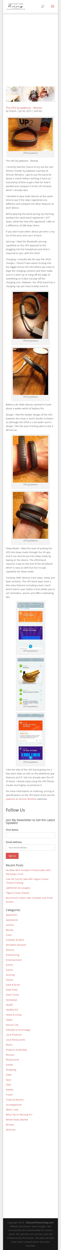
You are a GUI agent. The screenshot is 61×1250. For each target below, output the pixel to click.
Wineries (10, 1129)
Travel (9, 1094)
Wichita (10, 1124)
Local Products (14, 1034)
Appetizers (12, 914)
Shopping (11, 1069)
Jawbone (10, 798)
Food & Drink (13, 984)
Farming (10, 974)
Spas (8, 1079)
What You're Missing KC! (19, 1114)
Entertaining (12, 954)
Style (8, 1084)
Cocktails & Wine (15, 939)
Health (9, 1004)
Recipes (10, 1054)
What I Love (12, 1109)
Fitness (10, 979)
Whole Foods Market (17, 1119)
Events (9, 964)
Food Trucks (12, 994)
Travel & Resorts (15, 1099)
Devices (10, 949)
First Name (12, 829)
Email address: (14, 842)
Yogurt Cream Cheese (17, 892)
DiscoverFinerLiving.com (40, 1222)
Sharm (12, 111)
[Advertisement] (30, 45)
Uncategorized (14, 1104)
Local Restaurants (15, 1039)
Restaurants (12, 1059)
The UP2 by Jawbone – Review (24, 108)
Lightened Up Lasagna (18, 887)
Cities (9, 934)
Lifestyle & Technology (18, 1029)
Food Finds (12, 989)
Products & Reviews (16, 1049)
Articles (38, 111)
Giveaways (11, 999)
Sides (9, 1074)
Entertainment (14, 959)
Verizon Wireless (28, 798)
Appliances (12, 919)
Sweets (10, 1089)
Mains (9, 1044)
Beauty (9, 929)
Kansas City (12, 1024)
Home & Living (13, 1014)
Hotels (9, 1019)
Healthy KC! (12, 1009)
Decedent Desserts (16, 944)
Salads (9, 1064)
